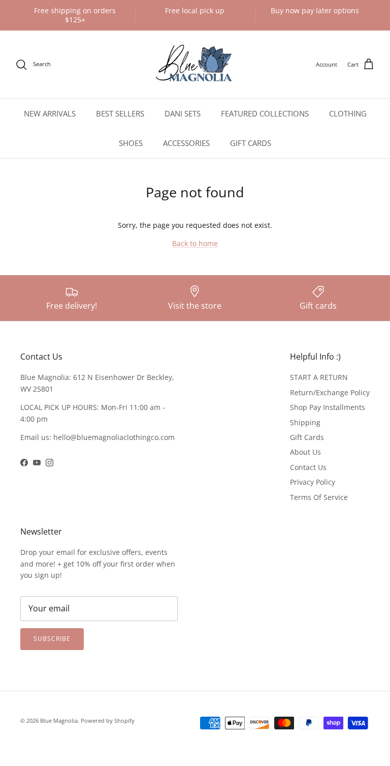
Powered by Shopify (108, 720)
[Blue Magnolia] (195, 64)
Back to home (195, 243)
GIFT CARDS (250, 143)
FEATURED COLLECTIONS (265, 113)
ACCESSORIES (186, 143)
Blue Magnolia (59, 720)
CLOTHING (348, 113)
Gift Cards (307, 437)
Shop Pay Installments (327, 407)
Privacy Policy (312, 482)
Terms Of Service (319, 497)
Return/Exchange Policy (330, 392)
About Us (305, 452)
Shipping (305, 422)
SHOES (131, 143)
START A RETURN (319, 377)
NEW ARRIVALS (50, 113)
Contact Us (308, 467)
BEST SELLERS (120, 113)
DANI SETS (183, 113)
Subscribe (52, 638)
